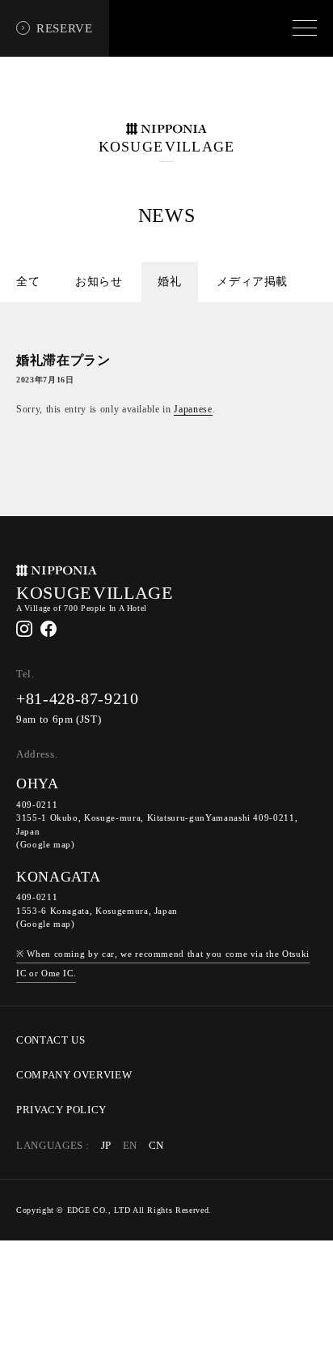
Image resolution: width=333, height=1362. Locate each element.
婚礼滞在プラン (63, 360)
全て (28, 281)
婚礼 (169, 281)
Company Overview (74, 1075)
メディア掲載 (252, 281)
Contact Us (51, 1040)
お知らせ (99, 281)
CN (156, 1146)
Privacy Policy (61, 1110)
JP (106, 1146)
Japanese (193, 409)
